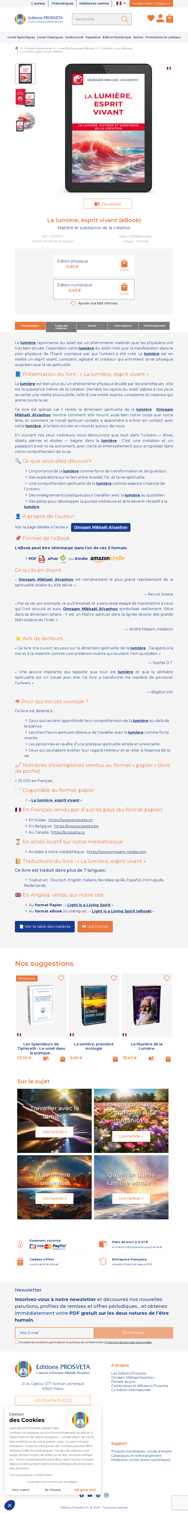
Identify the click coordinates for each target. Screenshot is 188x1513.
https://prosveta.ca (68, 832)
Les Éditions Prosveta (128, 1373)
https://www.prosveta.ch (70, 820)
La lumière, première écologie (94, 1046)
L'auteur (38, 3)
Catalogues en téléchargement (136, 1456)
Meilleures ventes (94, 3)
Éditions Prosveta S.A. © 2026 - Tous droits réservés (94, 1507)
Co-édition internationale (131, 1390)
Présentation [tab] (30, 325)
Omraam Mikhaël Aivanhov (132, 1377)
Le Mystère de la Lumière (147, 1046)
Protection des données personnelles (128, 1342)
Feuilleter (111, 204)
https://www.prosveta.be (76, 826)
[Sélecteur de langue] (121, 3)
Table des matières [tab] (61, 327)
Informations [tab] (123, 325)
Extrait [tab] (92, 325)
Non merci (20, 1490)
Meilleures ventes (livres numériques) (141, 1460)
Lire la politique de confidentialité (30, 1475)
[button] (9, 1505)
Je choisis (52, 1490)
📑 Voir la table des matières (44, 926)
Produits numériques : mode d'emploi (141, 1451)
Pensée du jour (123, 1382)
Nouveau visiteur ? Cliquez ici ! (151, 3)
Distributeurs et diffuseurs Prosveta (139, 1386)
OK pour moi (85, 1490)
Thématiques (62, 3)
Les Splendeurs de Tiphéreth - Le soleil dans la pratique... (41, 1048)
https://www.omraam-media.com (116, 852)
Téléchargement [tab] (154, 325)
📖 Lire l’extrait (95, 926)
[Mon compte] (160, 19)
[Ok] (125, 19)
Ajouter (124, 270)
